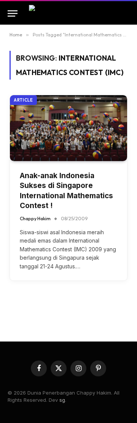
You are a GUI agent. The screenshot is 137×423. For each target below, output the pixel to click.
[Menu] (13, 13)
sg (62, 400)
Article (23, 100)
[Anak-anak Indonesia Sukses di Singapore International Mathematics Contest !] (68, 128)
